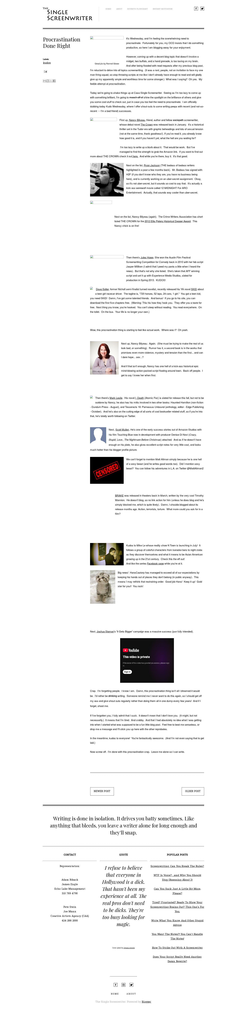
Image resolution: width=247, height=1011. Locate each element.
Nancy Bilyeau (137, 120)
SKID (194, 289)
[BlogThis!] (47, 81)
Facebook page (155, 563)
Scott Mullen (122, 429)
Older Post (193, 791)
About (119, 9)
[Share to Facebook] (54, 81)
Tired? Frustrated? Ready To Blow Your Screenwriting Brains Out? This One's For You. (177, 907)
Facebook (196, 8)
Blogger (146, 1002)
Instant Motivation (162, 9)
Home (108, 9)
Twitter (202, 8)
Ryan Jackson (152, 165)
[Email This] (44, 81)
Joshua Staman (105, 631)
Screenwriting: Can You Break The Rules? (177, 866)
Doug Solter (102, 289)
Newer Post (102, 791)
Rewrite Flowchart (137, 9)
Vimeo (123, 985)
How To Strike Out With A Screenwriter (177, 948)
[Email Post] (45, 71)
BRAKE (119, 495)
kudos (47, 63)
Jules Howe (146, 257)
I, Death (139, 398)
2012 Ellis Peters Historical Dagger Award (168, 221)
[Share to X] (51, 81)
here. (135, 156)
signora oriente (129, 948)
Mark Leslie (116, 398)
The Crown (147, 124)
